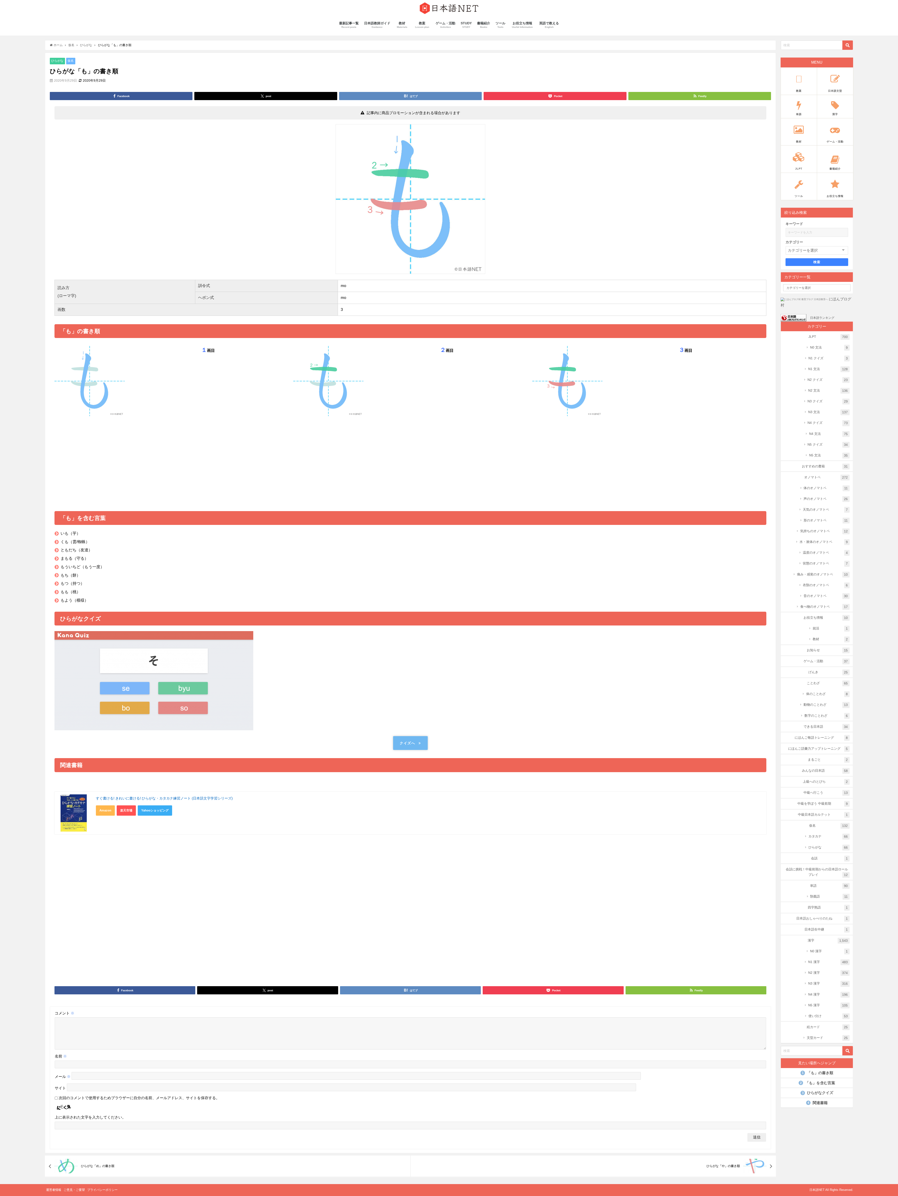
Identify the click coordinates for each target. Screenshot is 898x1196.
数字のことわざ (826, 716)
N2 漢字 (828, 973)
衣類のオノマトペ (825, 585)
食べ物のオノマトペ (824, 607)
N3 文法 (828, 412)
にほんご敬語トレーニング (821, 738)
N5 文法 (828, 455)
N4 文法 (828, 434)
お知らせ (827, 650)
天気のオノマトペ (825, 510)
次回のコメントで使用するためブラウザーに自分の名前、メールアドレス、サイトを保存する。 (139, 1098)
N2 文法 (828, 391)
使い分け (828, 1016)
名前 (61, 1056)
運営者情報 (53, 1190)
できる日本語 (826, 727)
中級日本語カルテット (823, 815)
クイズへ (407, 743)
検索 (817, 262)
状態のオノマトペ (825, 563)
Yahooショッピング (155, 810)
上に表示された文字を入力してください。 (90, 1117)
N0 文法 (829, 347)
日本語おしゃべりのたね (822, 918)
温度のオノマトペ (825, 553)
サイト (60, 1088)
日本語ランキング (822, 317)
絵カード (827, 1027)
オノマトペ (826, 477)
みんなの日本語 (825, 771)
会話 (829, 858)
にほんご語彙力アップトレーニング (818, 749)
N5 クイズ (827, 445)
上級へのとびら (825, 782)
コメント (64, 1013)
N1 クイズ (828, 358)
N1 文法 (828, 369)
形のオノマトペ (826, 520)
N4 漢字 (828, 994)
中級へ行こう (826, 793)
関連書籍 (817, 1103)
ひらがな (57, 61)
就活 (830, 628)
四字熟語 (828, 907)
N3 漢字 (828, 983)
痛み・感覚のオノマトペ (822, 574)
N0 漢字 (829, 951)
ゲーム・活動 (826, 661)
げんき (828, 672)
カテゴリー (794, 242)
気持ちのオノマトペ (824, 531)
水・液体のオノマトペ (824, 542)
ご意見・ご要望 (74, 1190)
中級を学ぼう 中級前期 (822, 804)
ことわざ (827, 683)
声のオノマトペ (826, 499)
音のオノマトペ (826, 596)
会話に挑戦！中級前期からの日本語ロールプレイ (817, 872)
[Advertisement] (410, 462)
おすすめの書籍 (825, 466)
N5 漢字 (828, 1005)
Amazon (105, 810)
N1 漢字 (828, 962)
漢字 (828, 940)
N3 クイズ (827, 401)
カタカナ (828, 836)
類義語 (829, 896)
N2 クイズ (827, 380)
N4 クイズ (827, 423)
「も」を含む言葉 (817, 1083)
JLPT (828, 337)
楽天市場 (126, 810)
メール (63, 1077)
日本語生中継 (826, 929)
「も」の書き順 (817, 1073)
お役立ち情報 (826, 618)
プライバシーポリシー (102, 1190)
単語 (829, 886)
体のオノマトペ (826, 488)
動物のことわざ (826, 705)
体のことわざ (827, 694)
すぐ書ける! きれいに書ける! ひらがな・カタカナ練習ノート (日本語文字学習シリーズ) (164, 798)
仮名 (71, 61)
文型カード (827, 1038)
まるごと (828, 760)
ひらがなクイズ (817, 1093)
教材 (830, 639)
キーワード (794, 224)
